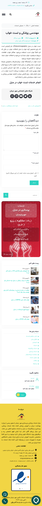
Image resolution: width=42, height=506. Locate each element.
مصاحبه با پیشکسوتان (31, 355)
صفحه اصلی (35, 26)
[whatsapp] (12, 96)
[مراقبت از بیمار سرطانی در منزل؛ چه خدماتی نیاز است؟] (35, 281)
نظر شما (36, 132)
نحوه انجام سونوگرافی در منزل (10, 106)
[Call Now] (5, 501)
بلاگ (27, 26)
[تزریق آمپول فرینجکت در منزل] (35, 310)
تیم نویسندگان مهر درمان (22, 41)
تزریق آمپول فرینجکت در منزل (21, 310)
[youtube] (21, 96)
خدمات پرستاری (33, 352)
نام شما (36, 153)
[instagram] (16, 96)
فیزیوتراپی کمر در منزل (33, 106)
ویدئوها (35, 364)
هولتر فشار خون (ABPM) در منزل (20, 300)
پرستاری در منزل (21, 210)
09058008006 (21, 235)
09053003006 (20, 6)
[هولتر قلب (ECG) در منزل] (35, 319)
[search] (5, 195)
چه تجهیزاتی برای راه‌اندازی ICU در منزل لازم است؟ (17, 272)
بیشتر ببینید (8, 254)
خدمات (35, 345)
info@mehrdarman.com (26, 458)
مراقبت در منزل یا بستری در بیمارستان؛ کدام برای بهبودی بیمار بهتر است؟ (16, 291)
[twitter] (25, 96)
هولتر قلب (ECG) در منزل (22, 319)
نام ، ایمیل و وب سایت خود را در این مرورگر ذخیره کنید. (21, 174)
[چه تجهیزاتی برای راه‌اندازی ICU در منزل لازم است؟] (35, 271)
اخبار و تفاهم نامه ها (31, 336)
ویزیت (22, 395)
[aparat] (30, 96)
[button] (22, 489)
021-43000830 (21, 230)
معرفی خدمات (18, 26)
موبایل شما (31, 386)
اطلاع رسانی (34, 339)
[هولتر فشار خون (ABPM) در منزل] (35, 300)
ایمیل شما (35, 163)
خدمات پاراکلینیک (32, 348)
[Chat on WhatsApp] (5, 494)
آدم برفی (13, 502)
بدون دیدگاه (17, 38)
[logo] (21, 416)
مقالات (35, 361)
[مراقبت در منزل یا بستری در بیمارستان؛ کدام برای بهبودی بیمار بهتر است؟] (35, 290)
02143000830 (11, 6)
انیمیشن (35, 342)
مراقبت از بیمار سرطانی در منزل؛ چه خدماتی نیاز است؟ (16, 282)
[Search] (11, 15)
